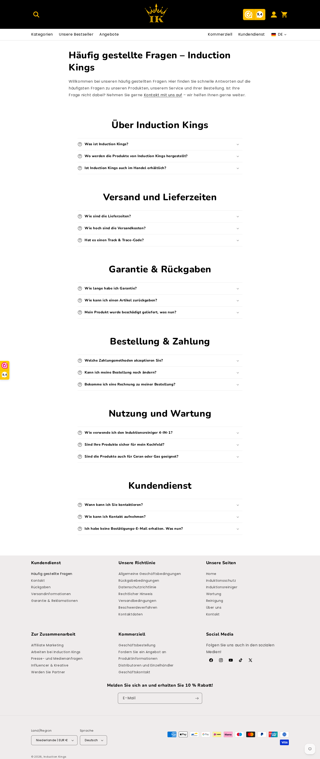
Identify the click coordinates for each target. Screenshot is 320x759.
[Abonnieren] (197, 698)
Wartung (213, 594)
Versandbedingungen (137, 600)
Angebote (109, 34)
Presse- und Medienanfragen (57, 658)
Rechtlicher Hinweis (136, 594)
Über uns (214, 607)
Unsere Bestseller (76, 34)
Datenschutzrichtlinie (137, 587)
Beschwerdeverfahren (138, 607)
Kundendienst (251, 34)
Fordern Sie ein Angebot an (142, 652)
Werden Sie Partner (48, 672)
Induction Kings (55, 757)
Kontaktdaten (131, 614)
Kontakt (38, 580)
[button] (36, 14)
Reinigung (214, 600)
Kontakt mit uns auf (163, 95)
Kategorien (42, 34)
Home (211, 573)
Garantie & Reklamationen (54, 600)
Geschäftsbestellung (137, 645)
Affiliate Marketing (47, 645)
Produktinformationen (138, 658)
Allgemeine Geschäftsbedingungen (150, 573)
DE (280, 34)
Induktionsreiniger (222, 587)
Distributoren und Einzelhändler (146, 665)
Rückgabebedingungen (139, 580)
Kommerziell (220, 34)
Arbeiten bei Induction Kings (56, 652)
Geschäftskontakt (134, 672)
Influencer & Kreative (50, 665)
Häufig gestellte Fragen (51, 573)
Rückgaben (41, 587)
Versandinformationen (51, 594)
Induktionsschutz (221, 580)
